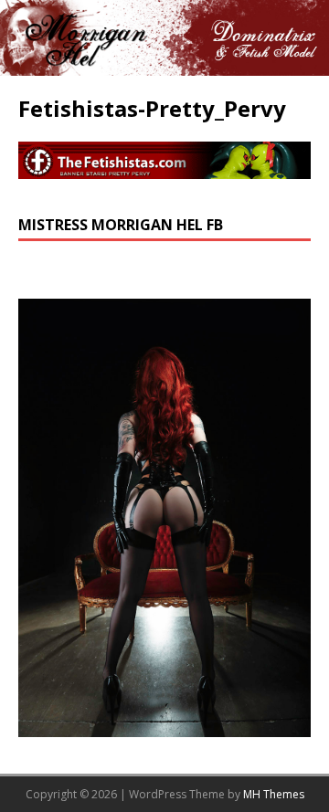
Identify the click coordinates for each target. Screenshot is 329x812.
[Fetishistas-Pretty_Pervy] (164, 167)
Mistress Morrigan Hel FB (120, 225)
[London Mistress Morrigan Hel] (164, 65)
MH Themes (273, 794)
